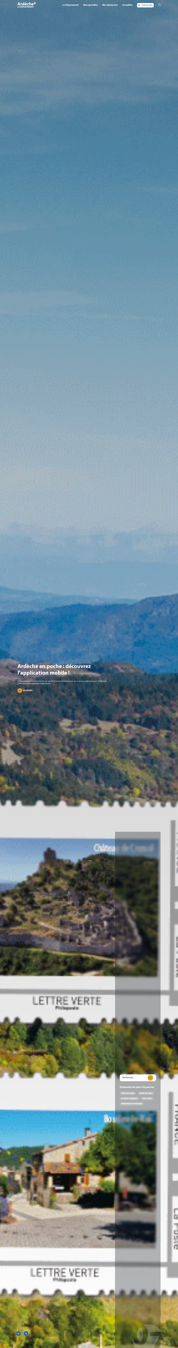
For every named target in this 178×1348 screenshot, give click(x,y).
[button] (159, 5)
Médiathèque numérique (131, 1104)
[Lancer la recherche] (150, 1078)
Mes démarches (110, 5)
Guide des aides (147, 5)
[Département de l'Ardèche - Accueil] (27, 5)
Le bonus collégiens (129, 1098)
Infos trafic (147, 1098)
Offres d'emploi (127, 1093)
